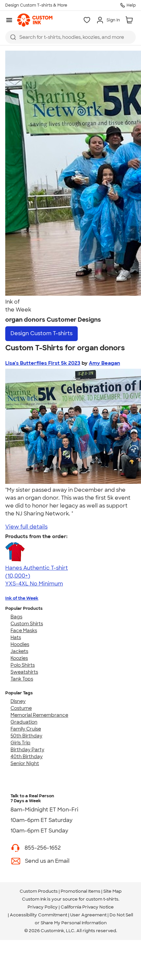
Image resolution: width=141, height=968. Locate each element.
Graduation (23, 722)
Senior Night (24, 763)
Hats (15, 637)
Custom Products (39, 891)
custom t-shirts (102, 899)
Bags (16, 617)
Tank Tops (21, 679)
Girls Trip (20, 743)
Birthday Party (27, 750)
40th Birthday (26, 756)
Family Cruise (25, 729)
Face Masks (23, 630)
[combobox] (70, 37)
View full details (26, 526)
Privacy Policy (43, 907)
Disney (18, 701)
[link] (34, 20)
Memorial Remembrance (39, 715)
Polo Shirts (22, 665)
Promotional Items (80, 891)
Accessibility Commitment (38, 915)
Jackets (19, 651)
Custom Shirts (26, 624)
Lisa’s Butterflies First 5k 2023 (42, 363)
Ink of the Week (21, 598)
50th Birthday (26, 736)
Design (41, 333)
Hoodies (19, 644)
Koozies (19, 658)
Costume (21, 708)
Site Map (112, 891)
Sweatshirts (24, 672)
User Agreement (88, 915)
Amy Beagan (104, 363)
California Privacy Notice (87, 907)
